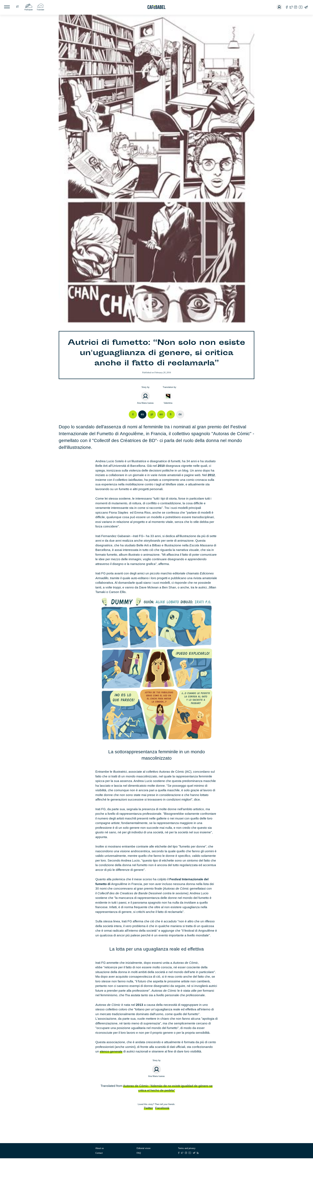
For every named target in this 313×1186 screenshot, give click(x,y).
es (142, 414)
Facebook (162, 1108)
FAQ (139, 1153)
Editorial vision (143, 1148)
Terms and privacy (186, 1148)
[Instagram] (295, 7)
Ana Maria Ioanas (145, 403)
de (180, 414)
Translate (40, 10)
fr (171, 414)
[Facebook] (287, 7)
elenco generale (111, 1051)
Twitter (148, 1108)
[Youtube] (301, 7)
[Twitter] (291, 7)
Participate (28, 10)
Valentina (168, 403)
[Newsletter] (306, 7)
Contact (99, 1153)
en (161, 414)
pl (152, 414)
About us (99, 1148)
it (17, 6)
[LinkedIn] (198, 1153)
